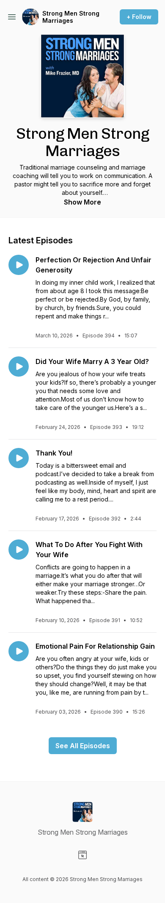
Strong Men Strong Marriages (70, 17)
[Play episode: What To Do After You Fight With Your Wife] (18, 549)
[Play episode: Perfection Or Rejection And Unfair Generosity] (18, 265)
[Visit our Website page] (82, 855)
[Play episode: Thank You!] (18, 458)
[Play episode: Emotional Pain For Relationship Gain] (18, 651)
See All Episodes (82, 745)
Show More (82, 202)
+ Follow (138, 16)
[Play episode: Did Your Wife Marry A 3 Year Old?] (18, 366)
